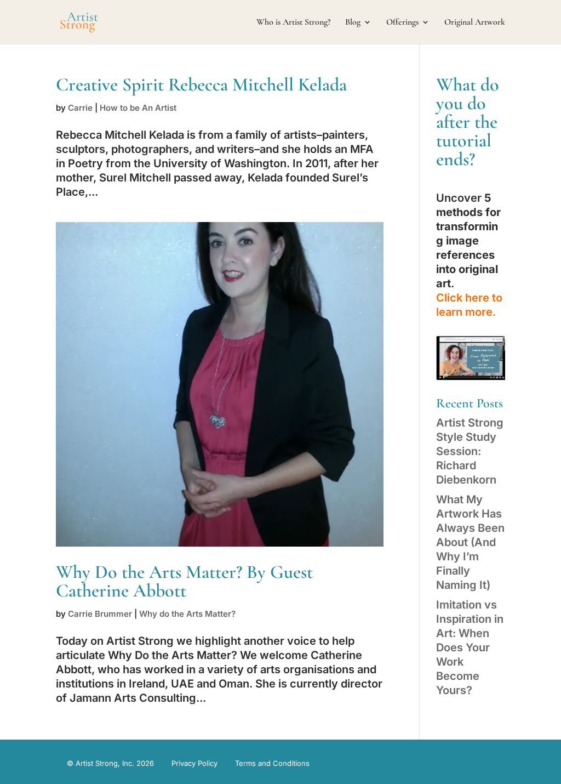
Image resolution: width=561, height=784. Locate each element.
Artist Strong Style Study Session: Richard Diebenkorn (469, 451)
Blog (352, 22)
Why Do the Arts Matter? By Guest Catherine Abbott (184, 581)
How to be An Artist (138, 108)
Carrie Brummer (100, 614)
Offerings (402, 22)
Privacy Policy (194, 763)
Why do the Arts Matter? (187, 614)
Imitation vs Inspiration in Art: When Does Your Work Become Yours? (469, 647)
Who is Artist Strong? (293, 22)
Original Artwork (474, 22)
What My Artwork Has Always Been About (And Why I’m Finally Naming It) (470, 542)
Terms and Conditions (272, 763)
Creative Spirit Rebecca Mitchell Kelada (201, 84)
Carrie (80, 108)
